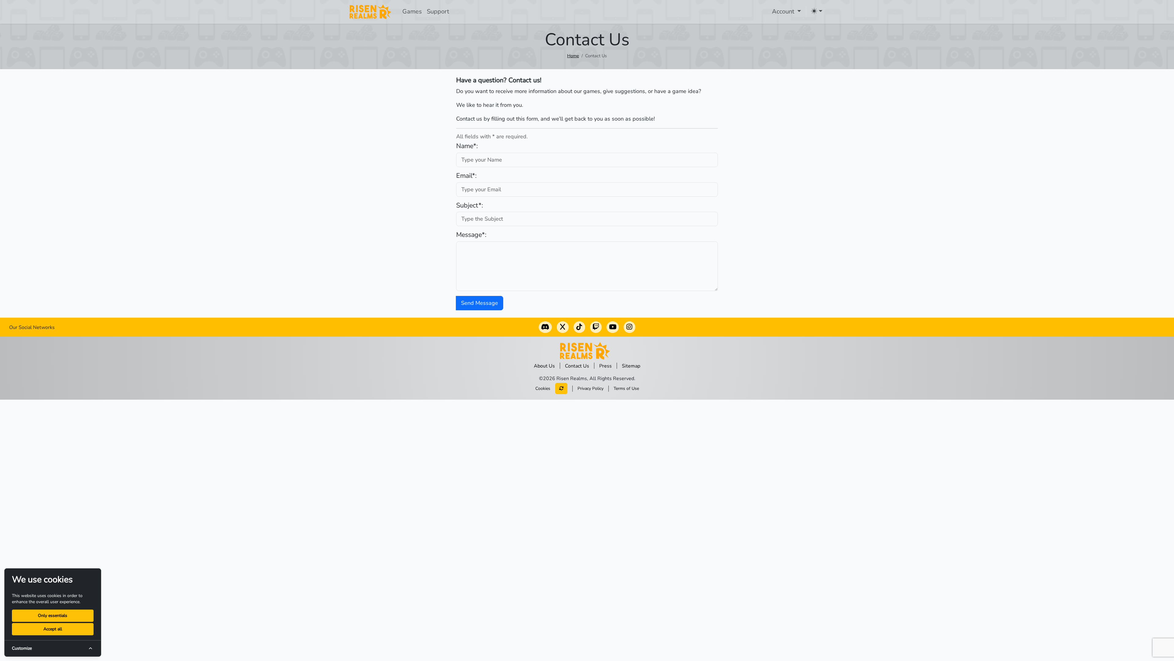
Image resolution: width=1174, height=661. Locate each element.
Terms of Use (626, 388)
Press (605, 366)
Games (412, 11)
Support (438, 11)
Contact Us (577, 366)
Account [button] (784, 11)
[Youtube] (613, 327)
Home (573, 56)
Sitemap (631, 366)
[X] (562, 327)
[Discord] (545, 327)
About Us (544, 366)
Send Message (479, 303)
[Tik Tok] (579, 327)
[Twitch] (596, 327)
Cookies (542, 388)
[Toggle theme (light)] (817, 11)
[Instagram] (629, 327)
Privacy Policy (591, 388)
